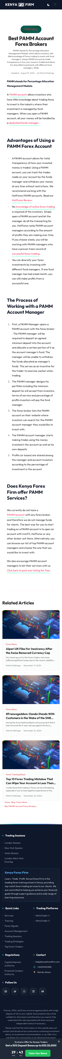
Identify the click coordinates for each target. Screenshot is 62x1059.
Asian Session (12, 853)
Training (9, 920)
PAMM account (18, 94)
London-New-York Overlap (14, 860)
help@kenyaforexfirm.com (47, 962)
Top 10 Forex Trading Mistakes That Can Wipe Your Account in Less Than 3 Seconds (31, 783)
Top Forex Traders (14, 946)
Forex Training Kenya (15, 774)
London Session (13, 842)
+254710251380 (44, 967)
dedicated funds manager (24, 123)
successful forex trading (26, 253)
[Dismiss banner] (59, 1041)
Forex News (31, 30)
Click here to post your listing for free (28, 570)
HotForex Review (22, 200)
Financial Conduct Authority (13, 972)
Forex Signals (11, 925)
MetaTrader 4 (43, 915)
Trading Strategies (14, 941)
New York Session (14, 848)
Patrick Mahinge (47, 73)
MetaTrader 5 (43, 920)
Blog (13, 802)
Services (9, 915)
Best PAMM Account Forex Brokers (20, 806)
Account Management (16, 931)
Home (7, 802)
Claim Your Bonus (38, 1053)
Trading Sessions (13, 936)
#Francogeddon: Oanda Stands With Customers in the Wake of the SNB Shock (30, 718)
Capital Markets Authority (13, 964)
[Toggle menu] (55, 4)
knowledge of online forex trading (35, 206)
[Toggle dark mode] (48, 4)
